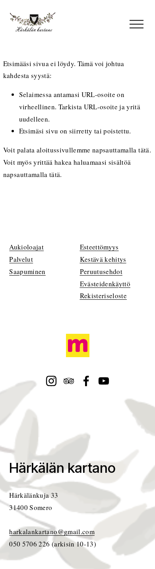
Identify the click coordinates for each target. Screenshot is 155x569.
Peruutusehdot (101, 271)
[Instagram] (51, 380)
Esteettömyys (99, 246)
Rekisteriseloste (103, 295)
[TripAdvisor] (68, 380)
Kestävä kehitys (103, 259)
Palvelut (21, 259)
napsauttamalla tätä (120, 149)
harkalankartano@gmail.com (52, 531)
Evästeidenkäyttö (105, 283)
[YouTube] (103, 380)
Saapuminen (27, 271)
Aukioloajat (26, 246)
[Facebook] (86, 380)
